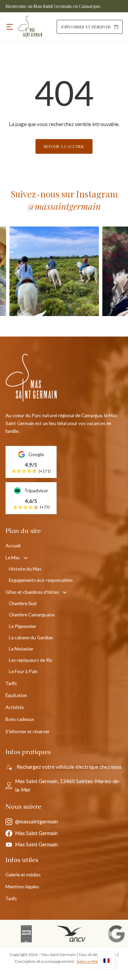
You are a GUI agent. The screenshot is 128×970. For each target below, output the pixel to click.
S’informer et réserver (27, 731)
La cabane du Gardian (31, 637)
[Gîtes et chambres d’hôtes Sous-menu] (64, 592)
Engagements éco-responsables (41, 580)
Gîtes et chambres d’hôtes (32, 592)
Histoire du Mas (25, 569)
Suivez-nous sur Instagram (64, 200)
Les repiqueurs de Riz (30, 660)
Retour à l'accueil (64, 146)
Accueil (12, 545)
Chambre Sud (23, 603)
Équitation (16, 695)
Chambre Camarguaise (32, 614)
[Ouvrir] (9, 27)
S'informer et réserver (86, 26)
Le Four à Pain (23, 671)
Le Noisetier (21, 649)
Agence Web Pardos (94, 961)
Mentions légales (22, 886)
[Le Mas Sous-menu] (25, 558)
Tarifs (11, 683)
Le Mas (12, 557)
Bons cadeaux (19, 719)
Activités (14, 707)
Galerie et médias (23, 874)
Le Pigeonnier (22, 626)
